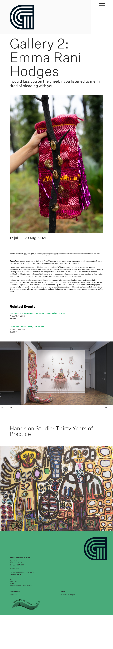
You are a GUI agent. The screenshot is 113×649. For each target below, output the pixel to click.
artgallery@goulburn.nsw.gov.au (22, 640)
